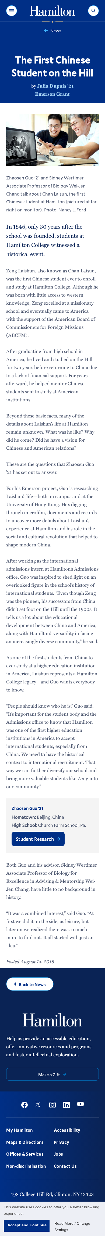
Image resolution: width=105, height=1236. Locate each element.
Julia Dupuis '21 (55, 85)
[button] (11, 10)
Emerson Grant (52, 93)
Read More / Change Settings (72, 1226)
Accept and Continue (27, 1225)
